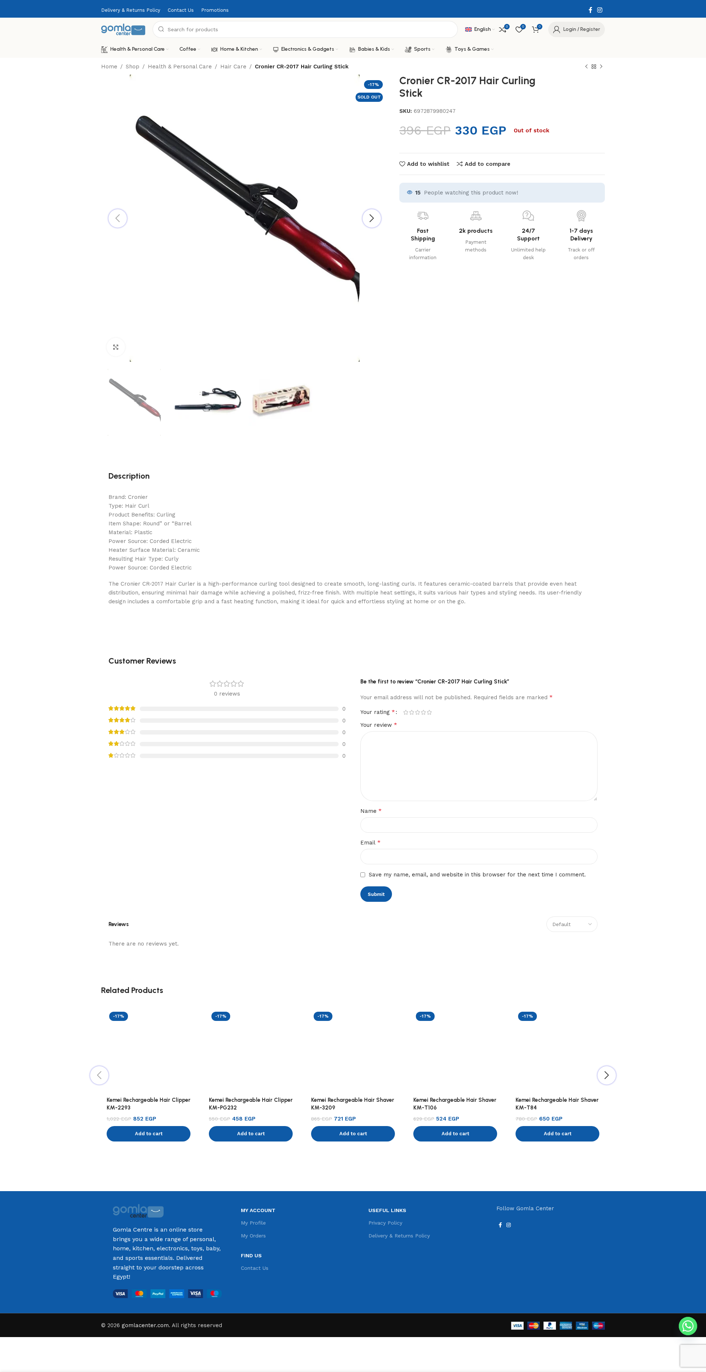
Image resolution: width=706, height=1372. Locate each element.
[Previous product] (586, 67)
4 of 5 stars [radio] (423, 712)
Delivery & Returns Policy (399, 1236)
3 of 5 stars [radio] (417, 712)
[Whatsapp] (688, 1326)
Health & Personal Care (180, 66)
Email (370, 842)
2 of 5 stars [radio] (411, 712)
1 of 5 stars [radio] (406, 712)
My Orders (253, 1236)
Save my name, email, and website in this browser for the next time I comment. (477, 874)
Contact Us (254, 1268)
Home (109, 66)
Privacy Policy (385, 1223)
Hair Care (233, 66)
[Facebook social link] (590, 10)
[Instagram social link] (600, 10)
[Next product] (601, 67)
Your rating (377, 712)
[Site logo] (123, 29)
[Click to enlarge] (116, 347)
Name (371, 810)
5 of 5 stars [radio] (429, 712)
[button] (148, 1133)
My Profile (253, 1223)
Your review (378, 724)
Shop (132, 66)
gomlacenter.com (145, 1325)
